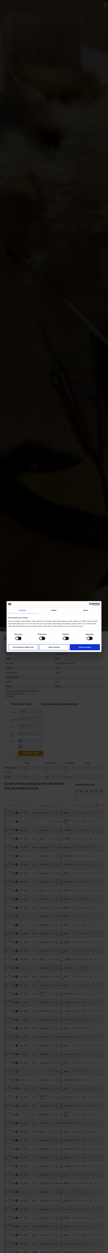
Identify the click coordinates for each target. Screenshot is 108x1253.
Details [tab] (54, 610)
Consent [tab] (22, 610)
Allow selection (54, 647)
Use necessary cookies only (23, 647)
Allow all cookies (85, 647)
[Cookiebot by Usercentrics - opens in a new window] (90, 604)
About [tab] (85, 610)
